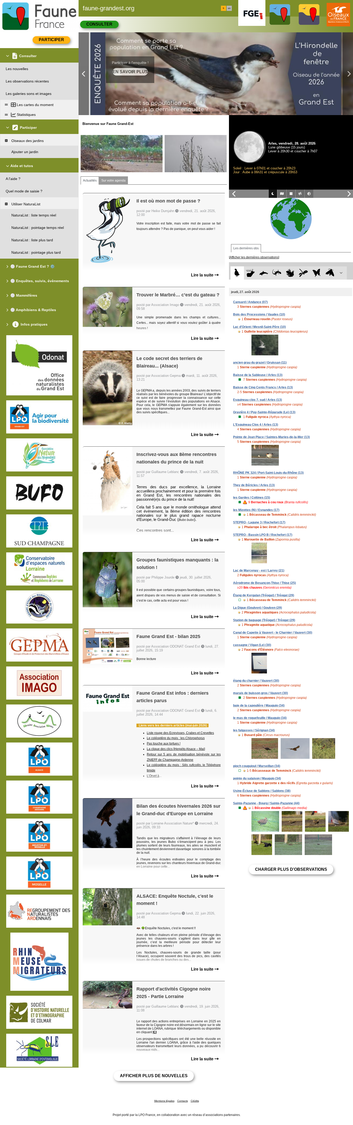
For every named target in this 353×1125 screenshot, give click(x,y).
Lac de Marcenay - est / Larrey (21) (258, 570)
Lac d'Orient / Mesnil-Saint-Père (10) (259, 327)
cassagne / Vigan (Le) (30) (252, 645)
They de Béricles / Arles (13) (254, 485)
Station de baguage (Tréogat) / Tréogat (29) (264, 620)
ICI (155, 1032)
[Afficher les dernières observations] (254, 257)
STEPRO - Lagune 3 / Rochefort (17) (259, 522)
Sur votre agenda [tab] (113, 180)
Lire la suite (202, 275)
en (229, 8)
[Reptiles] (276, 273)
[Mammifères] (250, 273)
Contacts (182, 1100)
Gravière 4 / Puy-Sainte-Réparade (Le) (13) (264, 412)
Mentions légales (164, 1100)
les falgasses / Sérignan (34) (254, 730)
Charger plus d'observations (291, 869)
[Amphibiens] (290, 273)
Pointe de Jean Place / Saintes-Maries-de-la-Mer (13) (271, 437)
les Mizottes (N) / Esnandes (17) (256, 510)
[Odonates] (303, 273)
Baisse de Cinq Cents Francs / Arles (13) (263, 387)
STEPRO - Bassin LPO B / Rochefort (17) (262, 535)
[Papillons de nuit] (329, 273)
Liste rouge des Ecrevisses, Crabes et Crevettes (180, 733)
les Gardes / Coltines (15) (251, 497)
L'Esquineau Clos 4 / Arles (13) (255, 424)
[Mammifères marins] (263, 273)
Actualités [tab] (90, 180)
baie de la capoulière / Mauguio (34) (259, 705)
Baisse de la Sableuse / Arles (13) (257, 375)
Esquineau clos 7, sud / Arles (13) (257, 400)
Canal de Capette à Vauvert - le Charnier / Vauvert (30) (272, 632)
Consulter (99, 24)
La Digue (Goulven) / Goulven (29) (257, 608)
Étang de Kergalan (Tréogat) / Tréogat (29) (263, 595)
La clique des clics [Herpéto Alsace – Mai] (176, 749)
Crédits (195, 1100)
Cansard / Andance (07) (250, 302)
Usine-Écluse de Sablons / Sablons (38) (261, 791)
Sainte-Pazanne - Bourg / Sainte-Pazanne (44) (266, 803)
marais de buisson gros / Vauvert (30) (260, 693)
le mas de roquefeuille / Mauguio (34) (260, 718)
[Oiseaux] (237, 273)
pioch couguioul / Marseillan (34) (256, 766)
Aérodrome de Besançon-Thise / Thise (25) (264, 583)
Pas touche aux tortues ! (163, 743)
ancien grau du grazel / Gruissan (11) (260, 362)
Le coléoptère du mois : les (176, 738)
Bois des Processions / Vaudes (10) (259, 314)
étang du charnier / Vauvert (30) (256, 680)
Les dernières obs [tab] (246, 248)
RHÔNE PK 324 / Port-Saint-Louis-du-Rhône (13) (268, 473)
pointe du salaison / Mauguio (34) (257, 778)
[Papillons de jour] (316, 273)
